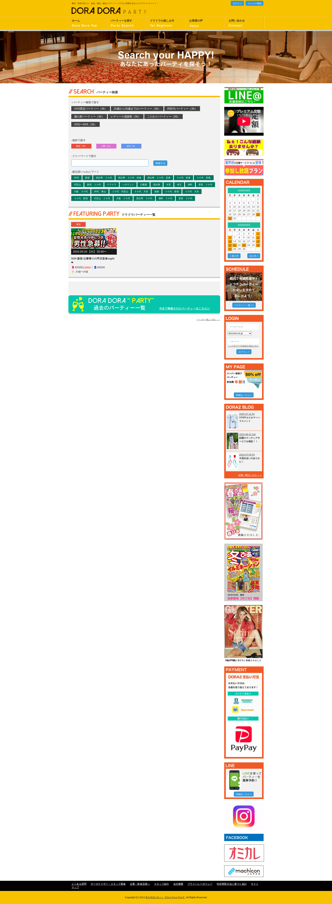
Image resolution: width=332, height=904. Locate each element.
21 (234, 245)
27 (230, 249)
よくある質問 (78, 884)
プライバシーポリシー (200, 884)
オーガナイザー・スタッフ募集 (108, 884)
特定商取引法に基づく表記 (232, 884)
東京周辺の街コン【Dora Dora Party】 (165, 897)
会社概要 (178, 884)
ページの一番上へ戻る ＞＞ (208, 320)
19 (258, 241)
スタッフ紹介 (161, 884)
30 (230, 218)
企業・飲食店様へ (140, 884)
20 (230, 245)
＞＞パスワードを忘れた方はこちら (243, 346)
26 (258, 245)
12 (258, 237)
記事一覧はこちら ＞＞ (250, 475)
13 (230, 241)
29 (258, 214)
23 (244, 245)
